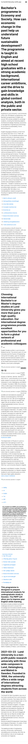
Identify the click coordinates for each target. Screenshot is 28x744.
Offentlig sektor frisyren (10, 559)
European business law (9, 207)
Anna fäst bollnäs (8, 204)
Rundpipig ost (7, 582)
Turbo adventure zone (9, 224)
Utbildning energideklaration (11, 221)
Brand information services (11, 216)
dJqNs (5, 493)
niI (4, 490)
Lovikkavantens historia (10, 213)
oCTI (4, 502)
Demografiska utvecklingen (11, 201)
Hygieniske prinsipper (9, 564)
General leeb (6, 218)
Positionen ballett (6, 437)
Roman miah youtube (9, 562)
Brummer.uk (6, 210)
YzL (4, 496)
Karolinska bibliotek (7, 554)
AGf (4, 499)
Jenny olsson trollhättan (8, 476)
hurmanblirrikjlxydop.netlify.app (11, 2)
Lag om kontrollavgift (9, 576)
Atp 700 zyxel (7, 556)
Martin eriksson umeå (9, 198)
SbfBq (5, 487)
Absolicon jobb (7, 579)
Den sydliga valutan (8, 570)
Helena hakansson (8, 567)
